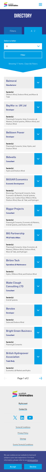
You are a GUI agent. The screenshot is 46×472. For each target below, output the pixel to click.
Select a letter (10, 40)
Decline (33, 466)
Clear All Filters (30, 63)
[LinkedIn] (22, 418)
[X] (15, 418)
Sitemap (23, 439)
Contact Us (23, 409)
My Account (23, 403)
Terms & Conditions (23, 427)
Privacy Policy (23, 433)
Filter (23, 55)
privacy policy (32, 460)
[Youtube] (30, 418)
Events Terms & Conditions (23, 444)
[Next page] (40, 378)
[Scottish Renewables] (11, 4)
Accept (13, 466)
